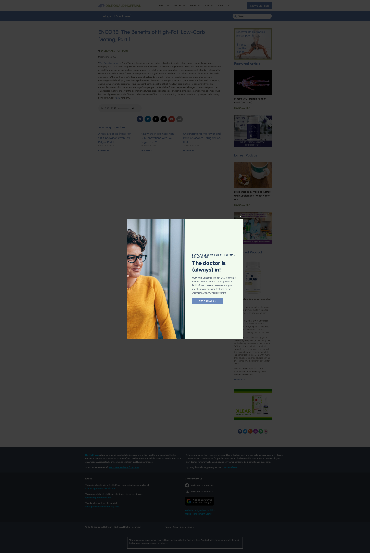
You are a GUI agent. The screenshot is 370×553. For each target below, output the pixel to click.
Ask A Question (207, 301)
